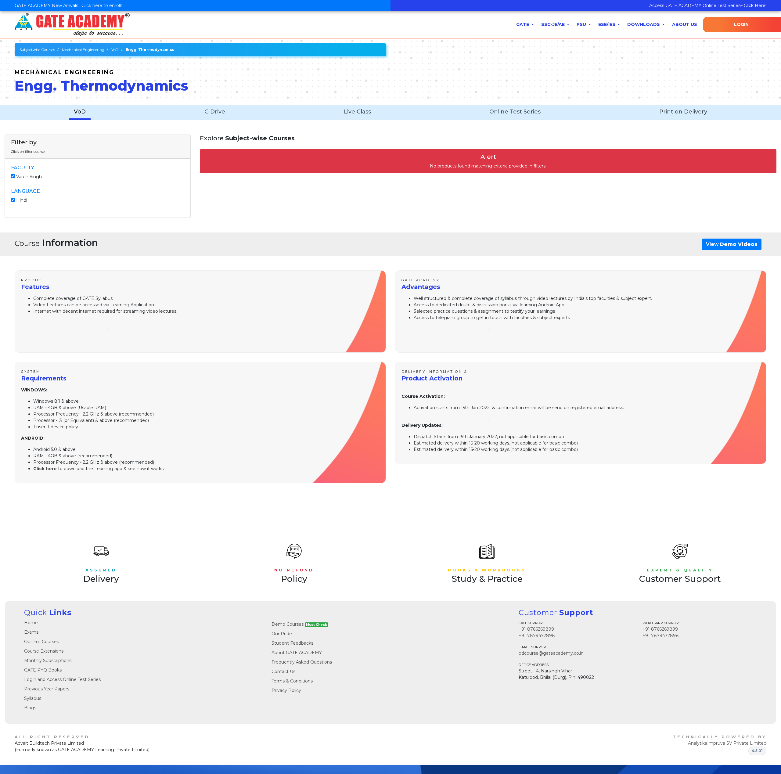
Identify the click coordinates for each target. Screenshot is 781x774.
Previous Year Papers (46, 689)
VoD (115, 49)
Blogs (30, 708)
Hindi (21, 200)
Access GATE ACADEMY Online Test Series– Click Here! (707, 5)
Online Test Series (515, 111)
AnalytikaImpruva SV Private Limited (727, 743)
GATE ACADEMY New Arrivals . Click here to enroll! (68, 5)
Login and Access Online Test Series (62, 679)
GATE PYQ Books (43, 670)
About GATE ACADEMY (297, 652)
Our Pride (282, 633)
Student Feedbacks (292, 643)
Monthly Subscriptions (47, 660)
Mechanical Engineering (83, 49)
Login (741, 24)
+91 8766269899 (536, 629)
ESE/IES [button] (607, 24)
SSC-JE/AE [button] (553, 24)
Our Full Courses (41, 641)
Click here (45, 468)
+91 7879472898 (537, 635)
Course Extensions (43, 651)
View (732, 244)
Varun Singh (29, 176)
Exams (31, 632)
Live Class (357, 111)
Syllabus (32, 698)
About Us (684, 24)
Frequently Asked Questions (302, 662)
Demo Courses (299, 624)
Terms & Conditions (292, 681)
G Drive (214, 111)
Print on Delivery (683, 111)
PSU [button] (582, 24)
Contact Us (283, 671)
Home (31, 622)
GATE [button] (523, 24)
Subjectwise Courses (37, 49)
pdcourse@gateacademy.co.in (551, 653)
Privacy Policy (286, 690)
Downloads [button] (644, 24)
